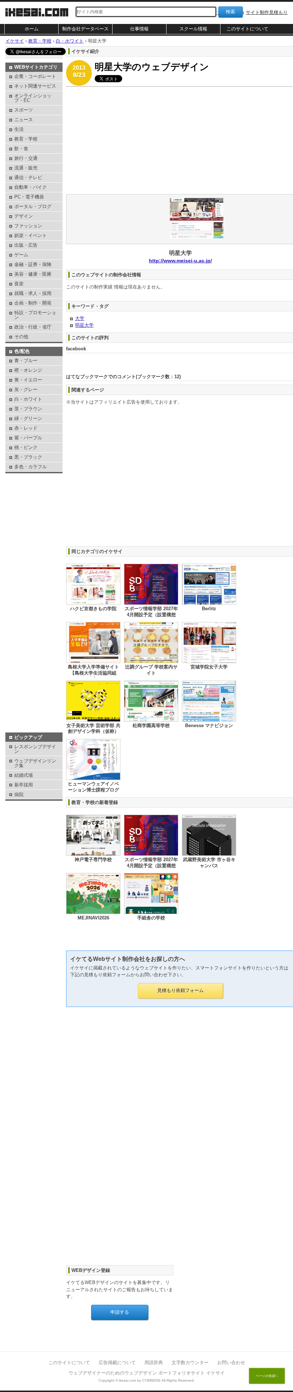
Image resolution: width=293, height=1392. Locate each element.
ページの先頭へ (267, 1376)
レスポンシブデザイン (35, 749)
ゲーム (21, 254)
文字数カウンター (190, 1362)
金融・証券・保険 (32, 264)
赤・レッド (26, 428)
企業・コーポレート (35, 76)
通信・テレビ (28, 177)
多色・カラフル (30, 466)
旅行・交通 (26, 158)
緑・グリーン (28, 418)
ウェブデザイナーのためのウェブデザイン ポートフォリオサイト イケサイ (147, 1373)
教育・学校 (26, 139)
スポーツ (23, 110)
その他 (21, 336)
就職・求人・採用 (32, 293)
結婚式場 (23, 775)
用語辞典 (153, 1362)
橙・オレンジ (28, 370)
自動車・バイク (30, 187)
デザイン (23, 216)
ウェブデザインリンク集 (35, 763)
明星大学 (84, 325)
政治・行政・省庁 (32, 327)
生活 (19, 129)
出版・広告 (26, 245)
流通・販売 (26, 168)
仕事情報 (139, 28)
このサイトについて (247, 28)
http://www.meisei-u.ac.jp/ (180, 260)
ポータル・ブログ (32, 206)
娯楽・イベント (30, 235)
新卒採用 (23, 785)
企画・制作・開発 (32, 303)
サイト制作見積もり (267, 12)
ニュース (23, 119)
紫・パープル (28, 437)
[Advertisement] (34, 493)
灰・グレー (26, 389)
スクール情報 (193, 28)
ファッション (28, 225)
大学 (79, 318)
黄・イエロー (28, 379)
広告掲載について (117, 1362)
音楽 (19, 283)
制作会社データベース (85, 28)
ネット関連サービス (35, 86)
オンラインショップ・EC (32, 98)
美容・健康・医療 (32, 274)
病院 (19, 794)
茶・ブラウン (28, 408)
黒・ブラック (28, 457)
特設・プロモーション (35, 315)
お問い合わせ (231, 1362)
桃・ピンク (26, 447)
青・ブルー (26, 360)
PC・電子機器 (29, 196)
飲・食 (21, 148)
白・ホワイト (28, 399)
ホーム (32, 28)
